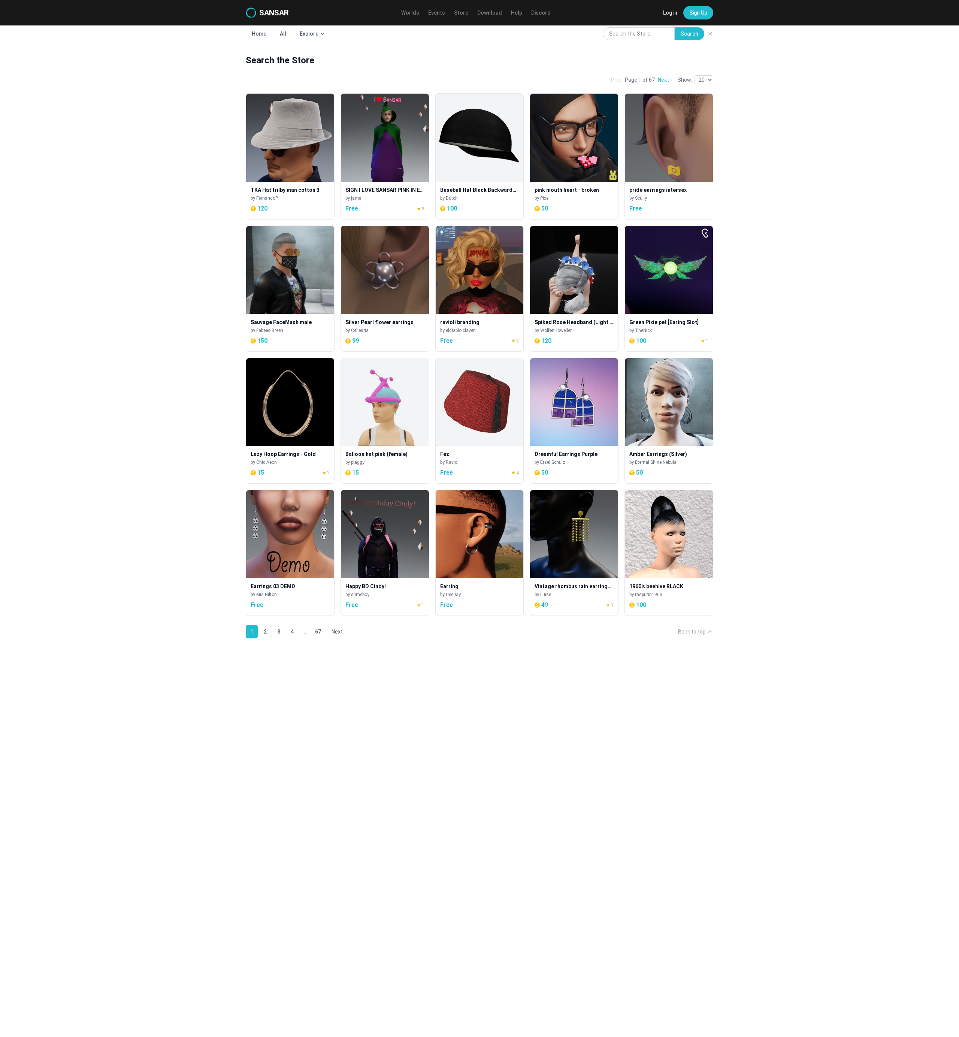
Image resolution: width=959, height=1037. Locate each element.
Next (337, 632)
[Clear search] (710, 33)
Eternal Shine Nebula (656, 462)
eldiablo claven (461, 330)
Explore (309, 34)
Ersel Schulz (552, 462)
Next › (665, 80)
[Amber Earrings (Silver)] (669, 421)
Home (259, 34)
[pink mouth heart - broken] (574, 156)
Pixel (545, 198)
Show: (685, 80)
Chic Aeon (266, 462)
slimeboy (360, 594)
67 (318, 632)
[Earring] (480, 553)
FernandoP (267, 198)
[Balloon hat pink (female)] (385, 421)
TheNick (643, 330)
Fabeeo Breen (269, 330)
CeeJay (453, 594)
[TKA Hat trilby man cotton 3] (290, 156)
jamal (357, 198)
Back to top (692, 632)
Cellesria (360, 330)
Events (436, 13)
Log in (670, 13)
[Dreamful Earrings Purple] (574, 421)
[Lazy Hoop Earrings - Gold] (290, 421)
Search (689, 34)
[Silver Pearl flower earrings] (385, 288)
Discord (541, 13)
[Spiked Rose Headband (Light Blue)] (574, 288)
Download (489, 13)
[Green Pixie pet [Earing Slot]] (669, 288)
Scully (641, 198)
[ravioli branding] (480, 288)
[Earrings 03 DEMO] (290, 553)
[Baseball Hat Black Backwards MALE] (480, 156)
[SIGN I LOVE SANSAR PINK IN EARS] (385, 156)
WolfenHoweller (556, 330)
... (304, 632)
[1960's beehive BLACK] (669, 553)
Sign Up (698, 13)
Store (461, 13)
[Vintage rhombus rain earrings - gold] (574, 553)
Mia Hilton (266, 594)
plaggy (357, 462)
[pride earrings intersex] (669, 156)
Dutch (452, 198)
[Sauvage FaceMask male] (290, 288)
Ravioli (453, 462)
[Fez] (480, 421)
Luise (545, 594)
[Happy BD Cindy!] (385, 553)
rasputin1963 (648, 594)
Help (516, 13)
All (283, 34)
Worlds (410, 13)
